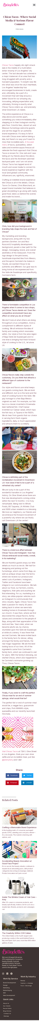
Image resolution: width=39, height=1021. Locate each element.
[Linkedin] (7, 974)
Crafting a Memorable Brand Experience (19, 827)
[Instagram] (3, 974)
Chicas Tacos (8, 65)
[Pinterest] (11, 974)
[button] (34, 5)
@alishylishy (7, 760)
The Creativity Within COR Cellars (16, 933)
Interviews (19, 29)
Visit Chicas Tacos (10, 751)
